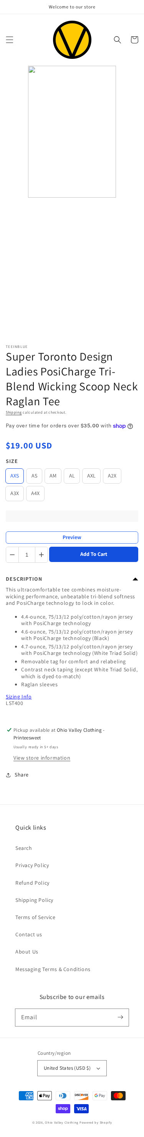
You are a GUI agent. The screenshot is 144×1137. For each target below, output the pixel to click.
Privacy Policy (32, 865)
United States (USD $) (67, 1068)
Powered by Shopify (95, 1122)
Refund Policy (32, 882)
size (12, 461)
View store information (41, 757)
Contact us (28, 934)
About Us (26, 951)
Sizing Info (19, 696)
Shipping (14, 412)
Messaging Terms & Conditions (53, 969)
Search (23, 848)
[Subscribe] (120, 1017)
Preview (72, 537)
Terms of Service (35, 917)
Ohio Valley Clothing (61, 1122)
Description (24, 578)
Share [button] (22, 774)
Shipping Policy (34, 900)
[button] (9, 39)
